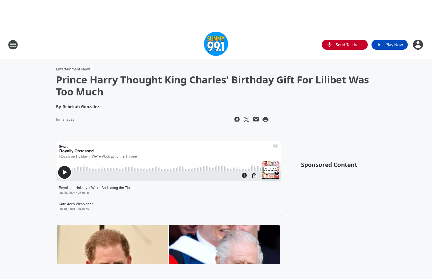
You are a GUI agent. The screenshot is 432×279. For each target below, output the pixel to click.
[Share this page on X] (246, 119)
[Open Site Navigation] (13, 45)
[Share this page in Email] (256, 119)
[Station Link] (216, 44)
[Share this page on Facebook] (237, 119)
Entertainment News (73, 69)
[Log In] (418, 45)
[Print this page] (265, 119)
